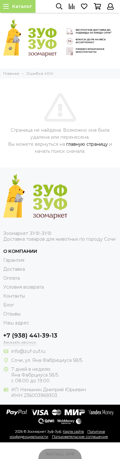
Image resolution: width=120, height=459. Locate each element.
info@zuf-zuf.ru (28, 351)
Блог (8, 305)
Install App (60, 453)
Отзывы (11, 314)
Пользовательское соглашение (80, 436)
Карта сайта (73, 431)
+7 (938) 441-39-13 (30, 335)
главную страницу (87, 144)
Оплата (11, 278)
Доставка (14, 269)
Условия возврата (23, 287)
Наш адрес (16, 323)
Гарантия (13, 260)
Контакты (14, 296)
